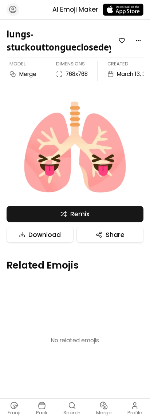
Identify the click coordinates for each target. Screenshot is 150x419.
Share (115, 234)
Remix (80, 214)
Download (44, 234)
